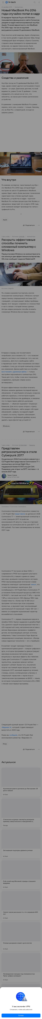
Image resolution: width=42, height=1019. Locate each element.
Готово (21, 1015)
